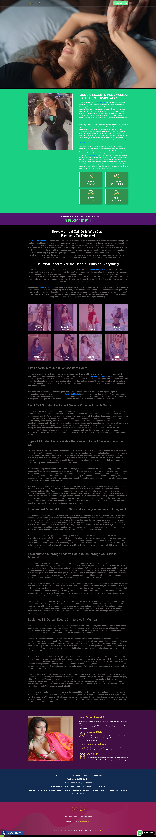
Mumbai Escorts (91, 155)
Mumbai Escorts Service (100, 270)
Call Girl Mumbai (99, 102)
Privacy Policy (97, 830)
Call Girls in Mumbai (39, 241)
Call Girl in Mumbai (72, 394)
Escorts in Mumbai (99, 376)
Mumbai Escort (98, 255)
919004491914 (121, 3)
